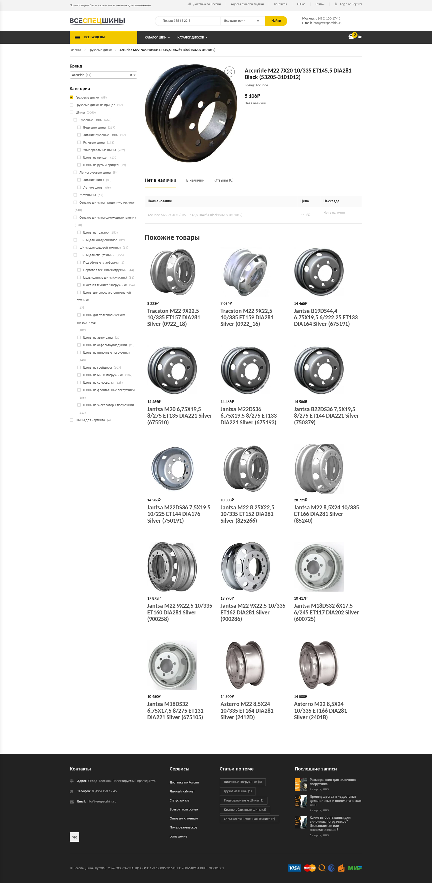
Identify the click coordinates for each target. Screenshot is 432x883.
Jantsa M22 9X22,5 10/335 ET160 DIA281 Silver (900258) (179, 612)
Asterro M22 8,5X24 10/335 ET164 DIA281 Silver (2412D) (247, 711)
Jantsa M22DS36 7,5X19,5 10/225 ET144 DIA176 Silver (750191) (178, 514)
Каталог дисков (191, 38)
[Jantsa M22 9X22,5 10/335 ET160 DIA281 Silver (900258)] (180, 567)
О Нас (301, 4)
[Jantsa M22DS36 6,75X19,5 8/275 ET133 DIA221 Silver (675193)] (253, 370)
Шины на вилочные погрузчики (106, 353)
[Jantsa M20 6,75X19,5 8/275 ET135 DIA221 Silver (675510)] (180, 370)
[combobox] (103, 75)
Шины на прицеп (95, 158)
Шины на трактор (95, 233)
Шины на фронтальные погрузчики (109, 390)
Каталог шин (155, 38)
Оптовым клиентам (184, 818)
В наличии (195, 181)
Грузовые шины (91, 120)
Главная (76, 50)
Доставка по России (207, 4)
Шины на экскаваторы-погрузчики (108, 405)
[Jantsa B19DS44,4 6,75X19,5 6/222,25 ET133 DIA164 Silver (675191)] (327, 272)
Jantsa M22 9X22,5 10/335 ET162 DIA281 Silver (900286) (253, 612)
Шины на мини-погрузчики (103, 375)
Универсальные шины (99, 150)
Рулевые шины (94, 143)
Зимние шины (93, 180)
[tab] (163, 183)
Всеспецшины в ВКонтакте (74, 837)
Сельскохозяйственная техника (249, 819)
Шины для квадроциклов (98, 240)
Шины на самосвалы (98, 383)
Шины (80, 113)
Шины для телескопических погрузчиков (101, 319)
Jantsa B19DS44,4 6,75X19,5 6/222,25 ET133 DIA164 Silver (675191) (326, 318)
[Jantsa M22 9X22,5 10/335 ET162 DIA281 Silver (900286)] (253, 567)
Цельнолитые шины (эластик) (105, 278)
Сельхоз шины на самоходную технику (108, 218)
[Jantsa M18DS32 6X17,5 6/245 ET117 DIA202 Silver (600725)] (327, 567)
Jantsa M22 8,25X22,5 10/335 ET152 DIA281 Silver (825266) (247, 514)
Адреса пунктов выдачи (247, 4)
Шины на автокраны (98, 338)
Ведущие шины (94, 128)
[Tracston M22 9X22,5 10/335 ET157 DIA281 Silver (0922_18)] (180, 272)
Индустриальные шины (243, 800)
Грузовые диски (100, 50)
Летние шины (93, 188)
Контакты (280, 4)
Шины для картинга (90, 420)
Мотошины (88, 195)
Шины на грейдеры (97, 368)
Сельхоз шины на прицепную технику (107, 203)
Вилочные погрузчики (243, 782)
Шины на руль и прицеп (100, 165)
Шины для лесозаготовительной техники (104, 296)
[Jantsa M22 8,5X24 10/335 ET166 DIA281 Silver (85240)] (327, 469)
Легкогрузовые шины (95, 173)
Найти (276, 21)
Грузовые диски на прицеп (95, 105)
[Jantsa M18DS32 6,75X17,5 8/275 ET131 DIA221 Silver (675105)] (180, 665)
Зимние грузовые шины (100, 135)
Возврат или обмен (184, 809)
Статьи (320, 4)
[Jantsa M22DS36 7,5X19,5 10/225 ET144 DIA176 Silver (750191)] (180, 469)
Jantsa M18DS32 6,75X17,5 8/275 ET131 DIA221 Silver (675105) (175, 711)
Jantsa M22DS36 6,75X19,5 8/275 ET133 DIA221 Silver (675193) (248, 416)
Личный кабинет (182, 791)
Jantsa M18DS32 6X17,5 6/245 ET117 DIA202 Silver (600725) (326, 612)
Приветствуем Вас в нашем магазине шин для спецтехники (110, 5)
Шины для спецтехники (97, 255)
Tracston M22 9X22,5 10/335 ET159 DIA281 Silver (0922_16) (247, 318)
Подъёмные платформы (100, 263)
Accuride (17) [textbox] (102, 75)
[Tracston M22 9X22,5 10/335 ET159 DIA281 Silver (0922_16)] (253, 272)
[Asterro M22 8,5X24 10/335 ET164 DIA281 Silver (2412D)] (253, 665)
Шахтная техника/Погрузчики (105, 285)
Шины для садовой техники (100, 248)
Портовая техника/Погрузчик (104, 270)
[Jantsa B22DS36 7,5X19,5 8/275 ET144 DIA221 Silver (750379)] (327, 370)
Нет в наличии (160, 180)
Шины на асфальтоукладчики (105, 345)
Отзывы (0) (224, 181)
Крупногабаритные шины (245, 810)
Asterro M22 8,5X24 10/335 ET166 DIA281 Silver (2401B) (320, 711)
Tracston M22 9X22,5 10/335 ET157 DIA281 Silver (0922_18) (173, 318)
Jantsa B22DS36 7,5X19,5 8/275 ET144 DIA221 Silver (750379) (326, 416)
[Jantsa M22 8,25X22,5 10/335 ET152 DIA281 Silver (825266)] (253, 469)
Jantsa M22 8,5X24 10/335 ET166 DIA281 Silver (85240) (326, 514)
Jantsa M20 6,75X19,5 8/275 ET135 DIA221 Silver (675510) (179, 416)
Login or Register (351, 4)
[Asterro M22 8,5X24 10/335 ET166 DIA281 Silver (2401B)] (327, 665)
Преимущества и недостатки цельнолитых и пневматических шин (336, 801)
